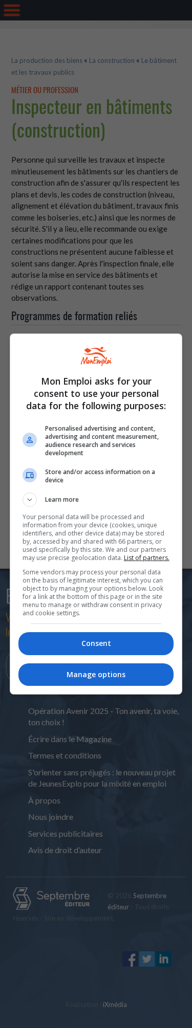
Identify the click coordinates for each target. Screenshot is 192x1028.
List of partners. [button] (146, 557)
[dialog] (96, 514)
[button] (96, 500)
